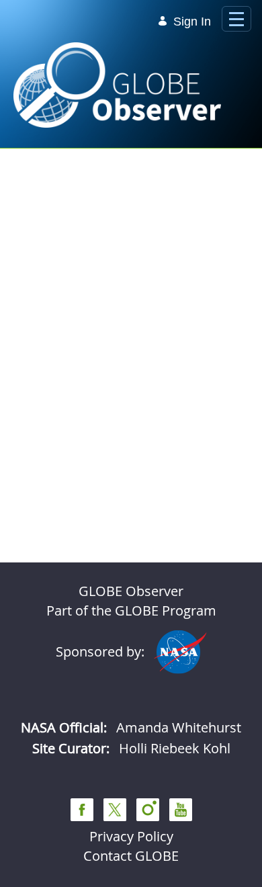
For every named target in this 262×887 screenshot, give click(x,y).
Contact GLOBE (131, 856)
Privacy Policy (131, 836)
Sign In (192, 21)
